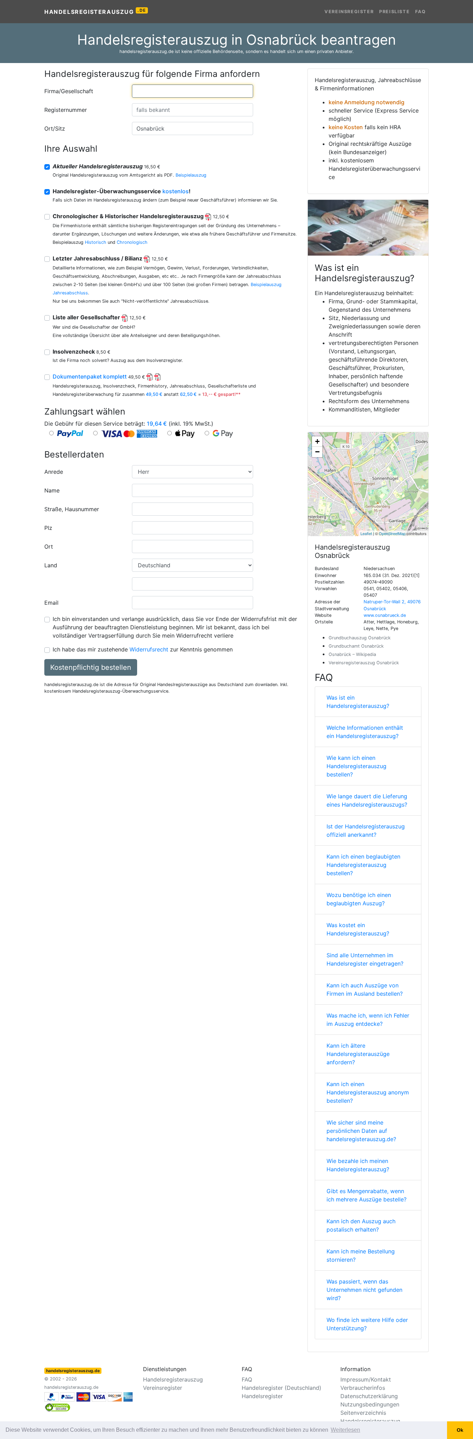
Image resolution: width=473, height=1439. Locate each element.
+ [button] (317, 441)
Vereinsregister (349, 11)
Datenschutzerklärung (369, 1396)
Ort (48, 546)
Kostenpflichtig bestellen (90, 667)
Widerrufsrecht (149, 649)
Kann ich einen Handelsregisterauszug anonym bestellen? (368, 1092)
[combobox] (192, 91)
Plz (48, 527)
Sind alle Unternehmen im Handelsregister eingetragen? (365, 959)
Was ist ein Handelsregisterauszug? (358, 701)
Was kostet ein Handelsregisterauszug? (358, 929)
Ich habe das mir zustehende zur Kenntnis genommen (143, 649)
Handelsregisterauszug (95, 11)
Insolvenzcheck (81, 351)
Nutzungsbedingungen (369, 1404)
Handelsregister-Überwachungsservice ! (121, 191)
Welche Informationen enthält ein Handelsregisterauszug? (365, 731)
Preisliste (394, 11)
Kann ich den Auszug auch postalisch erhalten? (361, 1225)
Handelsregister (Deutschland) (281, 1387)
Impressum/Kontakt (365, 1379)
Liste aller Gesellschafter (99, 317)
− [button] (317, 451)
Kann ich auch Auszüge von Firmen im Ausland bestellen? (365, 989)
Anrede (53, 471)
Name (52, 490)
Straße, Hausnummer (71, 509)
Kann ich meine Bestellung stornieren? (361, 1255)
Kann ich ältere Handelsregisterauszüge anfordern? (358, 1054)
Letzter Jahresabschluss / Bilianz (110, 258)
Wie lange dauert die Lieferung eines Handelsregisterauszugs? (367, 800)
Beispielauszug (191, 175)
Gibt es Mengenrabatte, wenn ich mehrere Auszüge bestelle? (367, 1195)
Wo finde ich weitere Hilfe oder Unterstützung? (367, 1324)
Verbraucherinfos (362, 1387)
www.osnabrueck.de (385, 615)
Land (50, 565)
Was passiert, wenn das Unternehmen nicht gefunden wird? (364, 1290)
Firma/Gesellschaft (68, 91)
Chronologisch (132, 242)
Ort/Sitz (54, 128)
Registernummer (65, 109)
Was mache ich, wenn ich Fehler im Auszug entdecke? (368, 1019)
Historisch (95, 242)
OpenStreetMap (392, 533)
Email (51, 602)
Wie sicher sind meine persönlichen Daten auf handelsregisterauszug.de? (361, 1131)
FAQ (420, 11)
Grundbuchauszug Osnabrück (360, 637)
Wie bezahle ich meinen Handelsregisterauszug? (358, 1165)
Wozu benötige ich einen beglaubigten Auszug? (359, 899)
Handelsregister (262, 1396)
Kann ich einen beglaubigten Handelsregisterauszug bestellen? (363, 865)
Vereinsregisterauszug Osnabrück (364, 662)
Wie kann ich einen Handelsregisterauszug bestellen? (356, 766)
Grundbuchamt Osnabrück (356, 646)
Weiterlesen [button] (345, 1430)
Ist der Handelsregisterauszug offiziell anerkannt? (366, 830)
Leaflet (366, 533)
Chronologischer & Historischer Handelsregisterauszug (141, 216)
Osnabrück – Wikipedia (352, 654)
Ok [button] (460, 1430)
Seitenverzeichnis (363, 1412)
